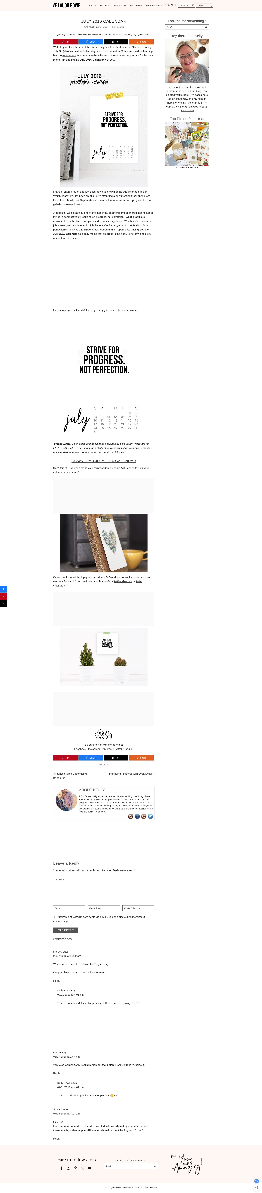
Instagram (94, 749)
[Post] (3, 603)
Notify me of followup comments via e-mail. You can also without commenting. (99, 919)
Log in (154, 1187)
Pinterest (107, 749)
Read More (187, 110)
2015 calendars (123, 581)
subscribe (130, 916)
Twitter (118, 749)
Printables (104, 764)
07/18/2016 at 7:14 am (66, 1113)
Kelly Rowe (64, 990)
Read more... (101, 812)
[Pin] (3, 596)
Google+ (128, 749)
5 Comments (118, 27)
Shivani (57, 1109)
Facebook (80, 749)
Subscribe (184, 5)
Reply (56, 980)
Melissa (57, 951)
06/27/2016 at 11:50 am (67, 955)
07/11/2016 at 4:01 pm (70, 994)
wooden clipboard (109, 468)
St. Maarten (69, 55)
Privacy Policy (144, 1187)
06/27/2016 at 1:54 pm (66, 1056)
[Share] (3, 589)
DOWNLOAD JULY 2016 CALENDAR (104, 461)
